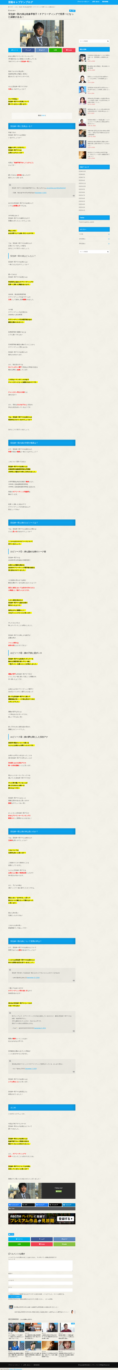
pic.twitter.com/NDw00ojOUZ (56, 188)
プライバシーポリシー (83, 1)
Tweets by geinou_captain (86, 222)
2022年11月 (82, 183)
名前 (10, 1273)
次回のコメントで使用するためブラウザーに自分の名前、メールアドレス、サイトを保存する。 (37, 1294)
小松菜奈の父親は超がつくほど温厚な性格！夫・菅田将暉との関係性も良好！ (99, 57)
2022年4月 (82, 204)
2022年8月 (82, 192)
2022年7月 (82, 195)
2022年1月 (82, 210)
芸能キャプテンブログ (20, 2)
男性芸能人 (82, 243)
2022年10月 (82, 186)
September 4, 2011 (40, 1028)
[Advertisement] (94, 22)
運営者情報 (105, 1)
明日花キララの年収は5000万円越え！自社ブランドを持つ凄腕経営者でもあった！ (99, 154)
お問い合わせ (95, 1)
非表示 (43, 115)
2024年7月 (82, 177)
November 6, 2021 (40, 192)
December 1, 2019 (31, 1068)
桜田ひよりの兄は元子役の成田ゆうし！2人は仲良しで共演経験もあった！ (98, 78)
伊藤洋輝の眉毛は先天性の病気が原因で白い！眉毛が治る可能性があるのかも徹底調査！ (99, 132)
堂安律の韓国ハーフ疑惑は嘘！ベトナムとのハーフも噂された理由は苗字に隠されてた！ (99, 121)
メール (11, 1280)
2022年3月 (82, 207)
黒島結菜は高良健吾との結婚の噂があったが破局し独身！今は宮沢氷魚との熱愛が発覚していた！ (99, 100)
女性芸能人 (82, 239)
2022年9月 (82, 189)
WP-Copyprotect (18, 1369)
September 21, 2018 (33, 977)
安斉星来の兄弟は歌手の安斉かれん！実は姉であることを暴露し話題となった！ (99, 89)
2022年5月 (82, 201)
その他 (11, 1234)
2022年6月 (82, 198)
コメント (11, 1259)
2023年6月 (82, 180)
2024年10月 (82, 171)
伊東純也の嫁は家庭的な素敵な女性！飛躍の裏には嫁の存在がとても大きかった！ (99, 143)
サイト (10, 1287)
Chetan (11, 1369)
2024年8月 (82, 174)
